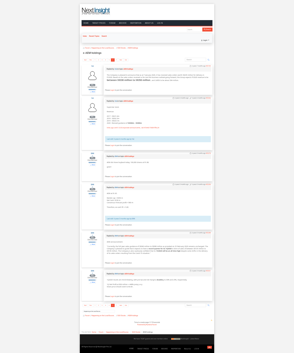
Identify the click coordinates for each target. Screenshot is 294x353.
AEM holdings (128, 69)
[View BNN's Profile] (92, 156)
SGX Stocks (136, 332)
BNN (92, 153)
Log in (112, 90)
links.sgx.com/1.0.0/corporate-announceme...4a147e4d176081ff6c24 (133, 128)
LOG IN (160, 23)
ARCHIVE (122, 23)
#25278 (208, 153)
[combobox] (194, 29)
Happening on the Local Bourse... (117, 332)
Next (121, 60)
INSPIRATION (135, 23)
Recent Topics (94, 36)
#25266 (208, 98)
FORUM (112, 23)
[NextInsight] (96, 11)
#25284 (208, 184)
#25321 (208, 271)
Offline (92, 85)
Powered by (141, 325)
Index (85, 36)
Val (92, 66)
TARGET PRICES (98, 23)
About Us (149, 23)
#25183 (208, 66)
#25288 (208, 233)
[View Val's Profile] (92, 75)
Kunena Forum (151, 325)
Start (85, 60)
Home (94, 332)
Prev (90, 60)
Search (208, 29)
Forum (101, 332)
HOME (86, 23)
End (126, 60)
